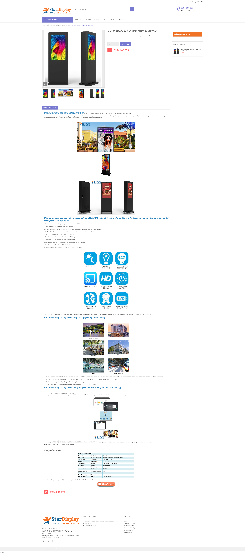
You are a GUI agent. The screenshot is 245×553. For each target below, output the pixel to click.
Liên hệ (121, 19)
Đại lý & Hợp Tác (128, 530)
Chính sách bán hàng (129, 523)
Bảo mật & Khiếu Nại (129, 528)
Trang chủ (78, 19)
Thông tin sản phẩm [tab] (49, 107)
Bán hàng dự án (128, 532)
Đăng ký (194, 2)
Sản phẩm (88, 19)
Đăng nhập (200, 2)
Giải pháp (97, 19)
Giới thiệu (126, 521)
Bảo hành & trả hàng (129, 525)
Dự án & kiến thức (109, 19)
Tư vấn (127, 44)
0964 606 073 (121, 50)
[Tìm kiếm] (132, 9)
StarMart (71, 444)
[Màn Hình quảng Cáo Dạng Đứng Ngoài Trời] (187, 51)
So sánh (2, 552)
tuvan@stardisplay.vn (90, 525)
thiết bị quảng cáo (103, 314)
